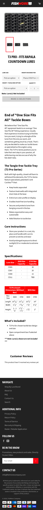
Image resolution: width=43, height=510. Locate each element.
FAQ (6, 394)
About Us (8, 390)
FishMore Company (14, 498)
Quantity (32, 83)
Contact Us (9, 398)
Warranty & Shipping (13, 425)
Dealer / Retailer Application (16, 429)
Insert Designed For (29, 73)
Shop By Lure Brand (12, 386)
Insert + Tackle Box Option (11, 83)
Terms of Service (11, 421)
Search (7, 402)
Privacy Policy (10, 413)
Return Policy (10, 417)
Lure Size (5, 73)
